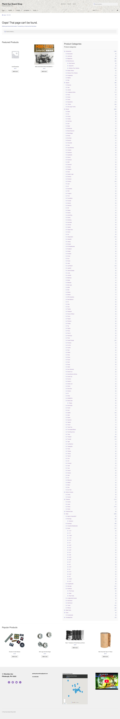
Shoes (68, 506)
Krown (68, 256)
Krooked (69, 253)
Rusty (68, 364)
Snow (67, 612)
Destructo (69, 159)
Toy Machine (70, 444)
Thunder (69, 439)
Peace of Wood (70, 314)
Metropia (69, 282)
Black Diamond (70, 130)
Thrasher (69, 436)
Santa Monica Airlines (72, 374)
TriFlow (69, 453)
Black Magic (70, 133)
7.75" (70, 538)
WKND (68, 482)
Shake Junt (69, 383)
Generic (69, 203)
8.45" (70, 559)
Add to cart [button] (15, 71)
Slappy (70, 403)
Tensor (68, 424)
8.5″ (70, 562)
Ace (68, 114)
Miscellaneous (70, 61)
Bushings (69, 523)
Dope (68, 171)
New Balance (70, 299)
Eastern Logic (70, 174)
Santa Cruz (69, 371)
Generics (69, 205)
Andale (69, 118)
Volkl (68, 475)
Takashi (69, 422)
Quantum (71, 521)
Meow (68, 280)
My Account (63, 4)
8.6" (70, 564)
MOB (68, 287)
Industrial (69, 239)
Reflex (68, 352)
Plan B (68, 333)
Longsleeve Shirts (71, 92)
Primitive (69, 343)
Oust (68, 306)
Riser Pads (71, 595)
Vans (68, 468)
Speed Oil (71, 65)
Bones (68, 135)
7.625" (70, 535)
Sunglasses (70, 75)
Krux (68, 258)
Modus (68, 292)
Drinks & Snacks (69, 492)
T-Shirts (69, 104)
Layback (69, 268)
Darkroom (69, 152)
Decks (68, 528)
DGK (68, 162)
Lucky (68, 273)
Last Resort (69, 265)
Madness (69, 277)
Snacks (69, 497)
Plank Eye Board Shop (12, 3)
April (68, 123)
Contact (74, 4)
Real (68, 350)
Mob (68, 289)
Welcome (69, 480)
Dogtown (69, 169)
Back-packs (69, 53)
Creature (69, 150)
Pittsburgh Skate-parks (67, 673)
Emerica (69, 181)
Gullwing (69, 220)
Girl (68, 208)
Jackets (69, 90)
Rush (68, 362)
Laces (68, 504)
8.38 (70, 554)
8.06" (70, 545)
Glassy (68, 210)
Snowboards (70, 615)
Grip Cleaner (72, 63)
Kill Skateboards (71, 246)
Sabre (68, 367)
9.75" (70, 581)
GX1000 (69, 224)
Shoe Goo (69, 388)
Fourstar (69, 200)
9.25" (70, 574)
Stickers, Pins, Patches (74, 68)
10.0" (70, 530)
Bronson (69, 140)
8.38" (70, 557)
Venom (68, 470)
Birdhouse (69, 128)
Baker (68, 126)
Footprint (69, 193)
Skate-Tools (68, 610)
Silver (68, 395)
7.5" (70, 533)
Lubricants (69, 56)
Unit (68, 461)
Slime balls (69, 405)
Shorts (68, 97)
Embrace (69, 179)
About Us (69, 4)
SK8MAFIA (69, 398)
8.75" (70, 567)
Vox (68, 477)
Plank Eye (69, 335)
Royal (68, 359)
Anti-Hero (69, 121)
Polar (68, 338)
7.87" (70, 540)
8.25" (70, 550)
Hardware (69, 588)
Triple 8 (69, 456)
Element (69, 176)
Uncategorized (69, 617)
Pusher (69, 347)
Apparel (10, 10)
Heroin (68, 232)
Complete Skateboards (72, 526)
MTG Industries (70, 297)
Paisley (69, 309)
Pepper (69, 318)
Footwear (18, 10)
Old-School (69, 603)
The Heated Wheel (71, 429)
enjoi (68, 183)
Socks (68, 99)
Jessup (69, 241)
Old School (69, 600)
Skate (3, 10)
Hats (68, 87)
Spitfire (68, 412)
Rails (70, 593)
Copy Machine (70, 147)
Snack (68, 408)
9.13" (70, 571)
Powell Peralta (70, 340)
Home (5, 15)
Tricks (68, 448)
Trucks (68, 605)
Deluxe (69, 157)
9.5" (70, 576)
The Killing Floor (71, 432)
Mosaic (69, 294)
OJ (68, 302)
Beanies (69, 85)
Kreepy (69, 251)
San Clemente (70, 369)
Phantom (69, 321)
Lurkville (69, 275)
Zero (68, 487)
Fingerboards (70, 583)
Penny (68, 316)
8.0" (70, 542)
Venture (69, 473)
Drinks (68, 494)
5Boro (68, 111)
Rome (68, 357)
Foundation (69, 198)
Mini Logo (69, 285)
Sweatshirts (70, 102)
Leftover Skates (70, 270)
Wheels (69, 608)
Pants (68, 94)
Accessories (26, 10)
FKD (68, 191)
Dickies (69, 167)
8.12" (70, 547)
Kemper (69, 244)
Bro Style (69, 138)
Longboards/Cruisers (72, 598)
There (68, 434)
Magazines (69, 58)
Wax (68, 80)
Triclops (69, 451)
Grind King (69, 215)
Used (68, 465)
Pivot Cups (71, 591)
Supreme (69, 420)
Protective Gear (69, 511)
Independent (70, 237)
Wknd (68, 485)
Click (68, 145)
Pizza (68, 330)
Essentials (69, 188)
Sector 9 (69, 381)
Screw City (69, 376)
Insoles (69, 501)
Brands (34, 10)
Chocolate (69, 143)
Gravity (68, 212)
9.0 (69, 569)
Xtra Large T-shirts (71, 106)
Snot (68, 410)
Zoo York (69, 489)
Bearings (69, 518)
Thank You (69, 427)
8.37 (70, 552)
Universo (69, 463)
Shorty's (69, 391)
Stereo (68, 417)
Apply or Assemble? (71, 516)
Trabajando (69, 446)
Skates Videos (70, 70)
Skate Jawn (70, 400)
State (68, 415)
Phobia (69, 323)
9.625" (70, 579)
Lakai (68, 263)
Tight (68, 441)
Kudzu (68, 261)
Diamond (69, 164)
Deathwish (69, 155)
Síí (68, 393)
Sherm (68, 386)
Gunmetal (69, 222)
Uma (68, 458)
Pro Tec (69, 345)
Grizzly (68, 217)
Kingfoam (69, 249)
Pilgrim (68, 328)
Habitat (69, 227)
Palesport (69, 311)
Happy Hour (70, 229)
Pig (68, 326)
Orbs (68, 304)
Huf (68, 234)
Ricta (68, 355)
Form (68, 196)
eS (68, 186)
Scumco (69, 379)
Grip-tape (69, 586)
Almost (68, 116)
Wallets (69, 77)
